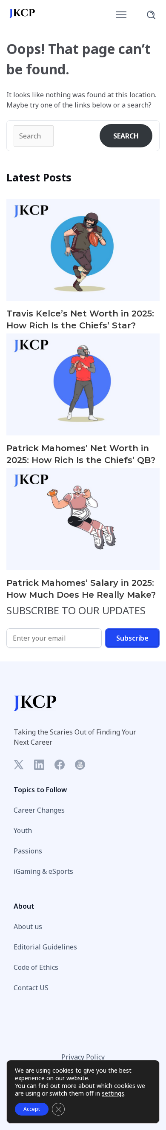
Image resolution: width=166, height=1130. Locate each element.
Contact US (31, 987)
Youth (23, 830)
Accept (31, 1109)
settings (113, 1093)
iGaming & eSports (43, 871)
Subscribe (132, 638)
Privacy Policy (83, 1057)
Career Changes (39, 810)
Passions (28, 851)
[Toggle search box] (151, 14)
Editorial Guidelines (45, 947)
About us (28, 926)
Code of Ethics (36, 967)
